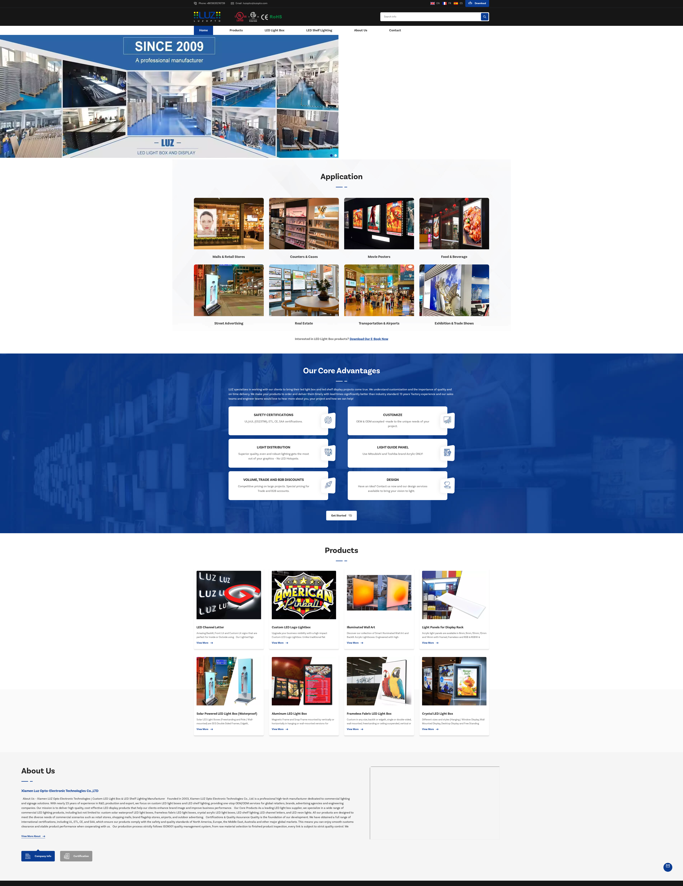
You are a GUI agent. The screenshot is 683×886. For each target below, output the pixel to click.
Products (236, 30)
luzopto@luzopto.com (255, 3)
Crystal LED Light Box (437, 714)
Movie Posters (379, 256)
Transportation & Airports (379, 323)
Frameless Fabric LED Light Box (369, 714)
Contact (395, 30)
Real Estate (304, 323)
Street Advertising (228, 323)
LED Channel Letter (210, 627)
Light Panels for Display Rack (443, 627)
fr (449, 3)
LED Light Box (274, 30)
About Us (360, 30)
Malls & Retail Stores (229, 256)
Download (480, 3)
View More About (31, 836)
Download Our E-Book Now (369, 339)
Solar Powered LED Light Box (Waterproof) (227, 714)
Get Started (338, 515)
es (461, 3)
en (438, 3)
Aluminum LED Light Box (289, 714)
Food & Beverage (454, 256)
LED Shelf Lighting (319, 30)
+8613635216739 (216, 3)
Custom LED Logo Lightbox (291, 627)
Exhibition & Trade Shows (454, 323)
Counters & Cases (304, 256)
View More (202, 643)
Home (203, 30)
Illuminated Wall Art (361, 627)
